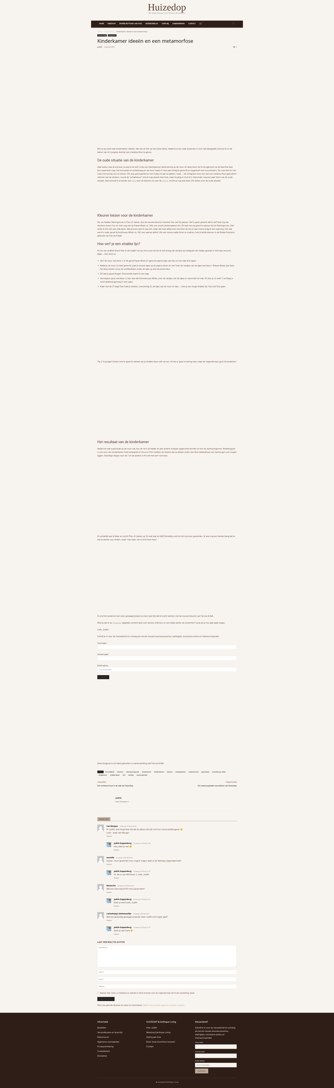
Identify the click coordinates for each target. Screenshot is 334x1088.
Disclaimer (102, 1056)
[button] (233, 24)
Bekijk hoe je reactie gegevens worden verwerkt (163, 1005)
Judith (99, 47)
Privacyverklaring (105, 1046)
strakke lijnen (115, 775)
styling (165, 180)
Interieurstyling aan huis (130, 23)
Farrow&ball (109, 772)
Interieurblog (152, 23)
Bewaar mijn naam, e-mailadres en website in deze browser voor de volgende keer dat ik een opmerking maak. (147, 993)
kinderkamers (159, 772)
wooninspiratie (142, 775)
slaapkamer (103, 775)
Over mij (165, 23)
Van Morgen (112, 826)
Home (101, 23)
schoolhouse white (219, 772)
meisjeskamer (180, 772)
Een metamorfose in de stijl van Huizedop (115, 786)
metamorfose (194, 772)
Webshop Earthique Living (158, 1032)
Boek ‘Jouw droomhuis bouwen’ (160, 1042)
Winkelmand (200, 24)
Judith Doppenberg (123, 843)
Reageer (109, 836)
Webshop (112, 23)
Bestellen (101, 1027)
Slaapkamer (112, 35)
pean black (205, 772)
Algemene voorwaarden (108, 1042)
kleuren (170, 772)
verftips (131, 775)
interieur (120, 772)
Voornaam (102, 643)
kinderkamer (146, 772)
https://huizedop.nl (122, 802)
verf (124, 775)
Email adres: (103, 665)
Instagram (117, 623)
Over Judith (151, 1027)
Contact (192, 23)
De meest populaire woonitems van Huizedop (217, 786)
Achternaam (102, 654)
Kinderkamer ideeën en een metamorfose (145, 41)
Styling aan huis (153, 1037)
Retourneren (103, 1037)
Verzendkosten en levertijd (109, 1032)
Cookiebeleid (103, 1051)
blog (134, 180)
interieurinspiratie (132, 772)
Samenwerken (178, 23)
